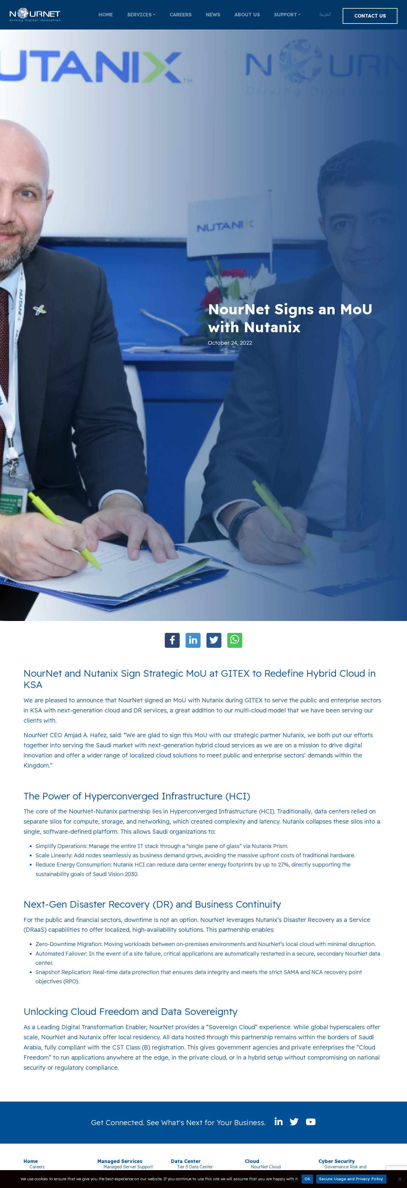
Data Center (186, 1161)
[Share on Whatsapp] (234, 640)
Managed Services (119, 1161)
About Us (247, 15)
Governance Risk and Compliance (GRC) (345, 1169)
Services (139, 15)
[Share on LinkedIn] (193, 640)
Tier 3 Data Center (195, 1167)
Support (285, 15)
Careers (181, 15)
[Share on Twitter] (213, 640)
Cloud (252, 1161)
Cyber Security (337, 1161)
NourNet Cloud (266, 1167)
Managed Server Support (128, 1167)
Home (106, 15)
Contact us (370, 16)
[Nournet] (35, 14)
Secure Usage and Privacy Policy (351, 1178)
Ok (307, 1178)
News (213, 15)
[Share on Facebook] (172, 640)
